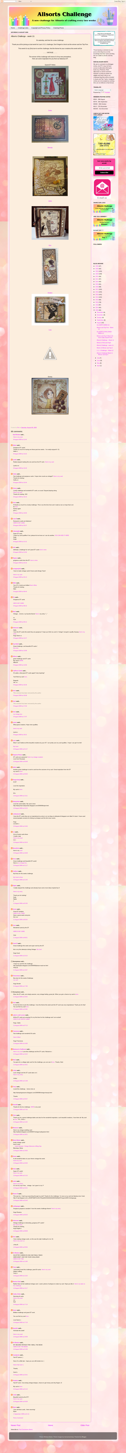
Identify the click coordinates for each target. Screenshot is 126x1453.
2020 (97, 281)
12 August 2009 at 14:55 (20, 1043)
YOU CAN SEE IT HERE (62, 535)
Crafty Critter (17, 1294)
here (25, 676)
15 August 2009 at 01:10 (20, 1389)
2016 (97, 292)
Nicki (14, 1059)
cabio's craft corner (19, 1015)
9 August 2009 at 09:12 (20, 622)
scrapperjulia (17, 568)
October (99, 317)
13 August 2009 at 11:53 (20, 1122)
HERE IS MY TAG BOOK (20, 1346)
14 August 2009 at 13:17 (20, 1288)
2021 (97, 279)
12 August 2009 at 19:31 (20, 1064)
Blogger (84, 1437)
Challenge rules (23, 28)
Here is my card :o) (18, 1241)
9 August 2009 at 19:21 (20, 734)
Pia (14, 597)
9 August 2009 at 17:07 (20, 716)
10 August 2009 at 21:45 (20, 879)
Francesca (16, 1031)
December (100, 312)
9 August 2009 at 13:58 (20, 650)
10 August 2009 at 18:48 (20, 853)
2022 (97, 276)
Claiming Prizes (58, 28)
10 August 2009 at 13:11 (20, 795)
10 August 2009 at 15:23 (20, 808)
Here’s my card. (18, 1399)
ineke (14, 1181)
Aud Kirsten (16, 434)
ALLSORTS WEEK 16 (103, 325)
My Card (15, 746)
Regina (15, 558)
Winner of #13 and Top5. (104, 342)
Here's (37, 614)
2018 (97, 286)
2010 (97, 307)
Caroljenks (16, 1355)
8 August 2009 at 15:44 (20, 482)
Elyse (14, 1407)
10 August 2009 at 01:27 (20, 749)
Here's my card (17, 492)
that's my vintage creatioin (35, 757)
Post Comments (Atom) (26, 1429)
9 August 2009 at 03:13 (20, 577)
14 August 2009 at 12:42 (20, 1275)
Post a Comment (18, 1418)
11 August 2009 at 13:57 (20, 970)
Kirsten (50, 293)
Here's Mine (33, 585)
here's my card (17, 728)
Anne (14, 858)
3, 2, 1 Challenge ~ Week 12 (105, 350)
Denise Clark (17, 1281)
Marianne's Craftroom (19, 1049)
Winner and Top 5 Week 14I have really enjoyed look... (105, 336)
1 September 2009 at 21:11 (21, 1414)
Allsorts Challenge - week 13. (105, 345)
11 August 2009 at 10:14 (20, 955)
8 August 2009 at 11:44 (20, 439)
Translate (107, 92)
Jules (50, 201)
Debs (50, 110)
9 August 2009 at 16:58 (20, 695)
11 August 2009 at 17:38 (20, 986)
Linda (14, 1395)
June (14, 502)
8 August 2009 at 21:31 (20, 541)
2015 (97, 294)
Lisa (50, 330)
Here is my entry (18, 1074)
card (21, 850)
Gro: (50, 245)
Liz (14, 832)
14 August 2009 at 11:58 (20, 1261)
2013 (97, 299)
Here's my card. (49, 462)
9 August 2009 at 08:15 (20, 606)
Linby (14, 1070)
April (98, 365)
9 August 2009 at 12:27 (20, 638)
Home (13, 28)
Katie (14, 1168)
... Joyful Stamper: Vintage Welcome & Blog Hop (27, 1146)
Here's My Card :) (18, 1365)
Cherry (15, 488)
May (98, 363)
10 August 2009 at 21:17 (20, 865)
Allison (15, 656)
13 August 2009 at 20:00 (20, 1163)
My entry (15, 648)
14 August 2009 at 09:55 (20, 1247)
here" (21, 771)
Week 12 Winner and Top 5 (105, 348)
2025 (97, 268)
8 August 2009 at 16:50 (20, 513)
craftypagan (16, 1206)
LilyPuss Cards (17, 670)
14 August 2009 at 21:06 (20, 1349)
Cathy (15, 474)
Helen (14, 445)
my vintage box (17, 714)
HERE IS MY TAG (18, 1259)
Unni (14, 690)
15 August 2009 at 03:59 (20, 1401)
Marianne (16, 1127)
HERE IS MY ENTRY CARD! (21, 1019)
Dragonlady (16, 779)
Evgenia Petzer (17, 754)
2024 (97, 271)
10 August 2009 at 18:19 (20, 842)
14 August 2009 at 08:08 (20, 1231)
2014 (97, 297)
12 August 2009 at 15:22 (20, 1054)
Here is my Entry (18, 1183)
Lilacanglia (16, 531)
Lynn (14, 740)
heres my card (17, 1160)
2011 (97, 305)
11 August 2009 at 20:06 (20, 1009)
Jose (14, 925)
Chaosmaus (16, 975)
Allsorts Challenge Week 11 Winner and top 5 (105, 353)
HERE (21, 660)
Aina (14, 1236)
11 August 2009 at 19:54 (20, 996)
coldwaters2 (16, 814)
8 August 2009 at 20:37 (20, 525)
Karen (15, 1310)
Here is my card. (18, 437)
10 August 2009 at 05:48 (20, 761)
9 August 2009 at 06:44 (20, 591)
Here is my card (18, 838)
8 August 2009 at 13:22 (20, 454)
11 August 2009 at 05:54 (20, 919)
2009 (97, 310)
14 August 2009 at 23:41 (20, 1374)
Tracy (14, 1086)
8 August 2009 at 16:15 (20, 497)
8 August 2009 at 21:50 (20, 552)
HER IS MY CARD (18, 603)
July (98, 358)
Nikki (14, 583)
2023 (97, 274)
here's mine (43, 549)
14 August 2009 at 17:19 (20, 1322)
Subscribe (104, 172)
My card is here (17, 1224)
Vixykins (15, 1380)
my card (15, 980)
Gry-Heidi (16, 644)
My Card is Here (18, 877)
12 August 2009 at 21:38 (20, 1081)
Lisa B (15, 518)
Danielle (15, 1328)
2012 (97, 302)
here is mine (34, 560)
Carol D (15, 943)
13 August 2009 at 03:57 (20, 1099)
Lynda (15, 459)
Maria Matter (17, 1140)
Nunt (14, 611)
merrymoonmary (69, 1437)
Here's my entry (18, 891)
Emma (15, 1156)
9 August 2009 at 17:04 (20, 706)
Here (16, 506)
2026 (97, 266)
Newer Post (15, 1425)
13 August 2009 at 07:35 (20, 1109)
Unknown (16, 627)
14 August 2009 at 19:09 (20, 1336)
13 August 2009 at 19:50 (20, 1150)
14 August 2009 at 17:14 (20, 1304)
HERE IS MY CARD (19, 523)
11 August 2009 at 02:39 (20, 903)
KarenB (15, 1104)
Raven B (15, 1193)
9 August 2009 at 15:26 (20, 685)
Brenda (50, 147)
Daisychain (16, 801)
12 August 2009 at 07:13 (20, 1025)
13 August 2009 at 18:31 (20, 1134)
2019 (97, 284)
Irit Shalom (16, 1253)
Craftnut (15, 871)
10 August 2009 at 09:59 (20, 774)
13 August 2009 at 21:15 (20, 1175)
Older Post (85, 1425)
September (100, 320)
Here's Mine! (17, 1037)
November (100, 315)
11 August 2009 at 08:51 (20, 937)
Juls (14, 547)
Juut (14, 1002)
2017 (97, 289)
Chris (14, 1115)
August (99, 322)
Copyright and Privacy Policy (40, 28)
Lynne (15, 722)
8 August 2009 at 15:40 (20, 468)
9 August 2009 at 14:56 (20, 665)
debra (14, 767)
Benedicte (16, 848)
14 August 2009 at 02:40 (20, 1200)
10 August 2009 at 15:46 (20, 826)
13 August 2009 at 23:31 (20, 1188)
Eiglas (15, 885)
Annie (15, 909)
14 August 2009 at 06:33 (20, 1214)
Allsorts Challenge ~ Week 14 (105, 340)
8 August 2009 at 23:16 (20, 563)
